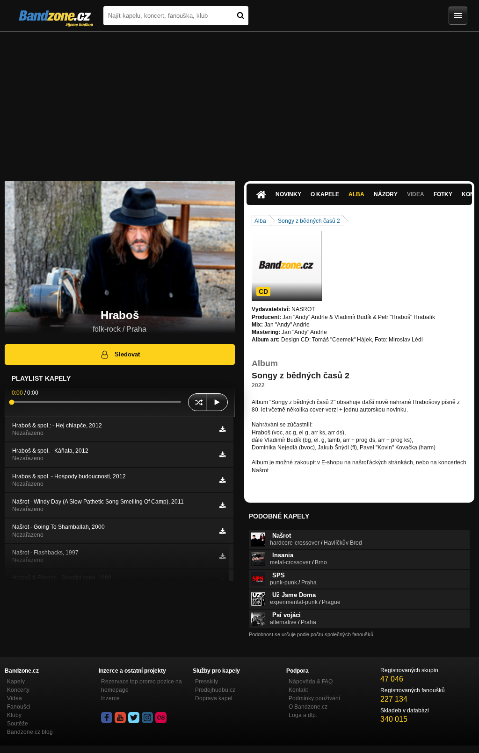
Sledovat (127, 354)
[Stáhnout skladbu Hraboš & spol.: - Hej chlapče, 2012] (222, 429)
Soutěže (17, 723)
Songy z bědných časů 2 (309, 221)
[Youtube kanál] (120, 717)
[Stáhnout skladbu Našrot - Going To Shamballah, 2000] (222, 531)
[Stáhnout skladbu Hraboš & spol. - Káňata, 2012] (222, 454)
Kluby (14, 715)
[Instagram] (147, 717)
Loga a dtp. (303, 715)
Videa (14, 698)
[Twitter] (133, 717)
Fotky (443, 194)
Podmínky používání (314, 698)
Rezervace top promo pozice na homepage (141, 685)
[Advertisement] (239, 101)
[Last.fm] (161, 717)
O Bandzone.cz (308, 706)
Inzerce (110, 698)
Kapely (16, 681)
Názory (386, 194)
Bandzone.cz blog (30, 732)
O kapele (325, 194)
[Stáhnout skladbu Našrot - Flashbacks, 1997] (222, 556)
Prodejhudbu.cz (215, 690)
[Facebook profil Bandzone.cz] (106, 717)
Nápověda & (311, 681)
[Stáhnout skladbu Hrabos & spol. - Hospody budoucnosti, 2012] (222, 480)
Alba (356, 194)
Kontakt (298, 690)
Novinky (288, 194)
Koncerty (18, 690)
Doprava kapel (213, 698)
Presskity (206, 681)
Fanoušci (18, 706)
